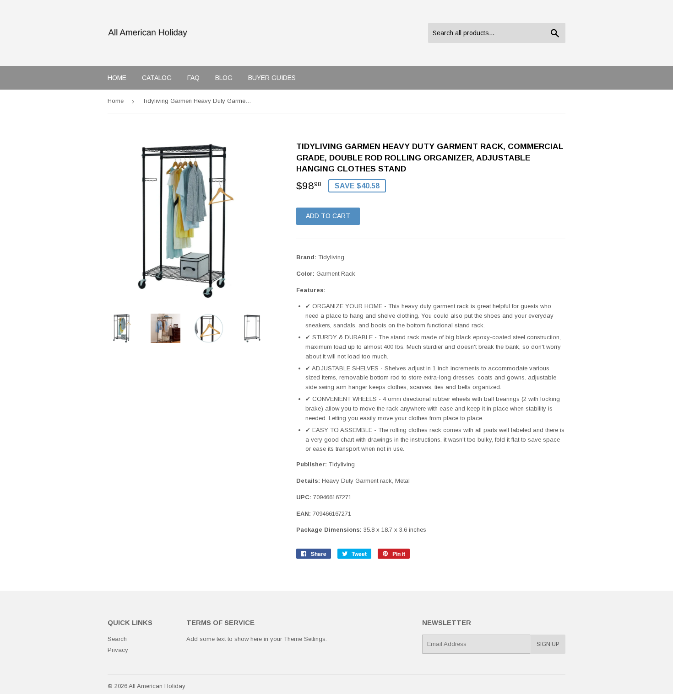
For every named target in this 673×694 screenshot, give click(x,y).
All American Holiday (157, 686)
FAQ (193, 77)
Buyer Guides (272, 77)
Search (117, 638)
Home (117, 77)
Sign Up (548, 644)
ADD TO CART (328, 215)
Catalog (157, 77)
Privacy (118, 649)
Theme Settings (305, 638)
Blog (224, 77)
